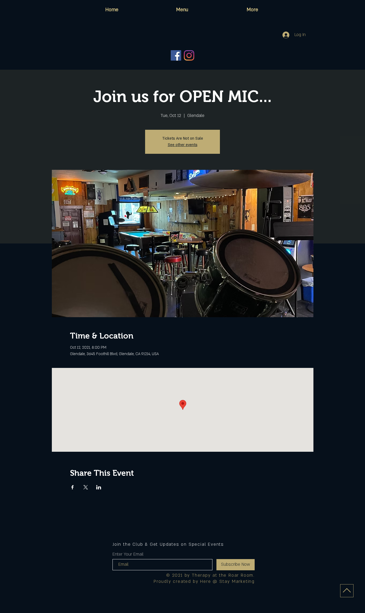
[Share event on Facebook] (72, 487)
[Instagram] (189, 55)
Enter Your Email (127, 554)
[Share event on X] (85, 487)
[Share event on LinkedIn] (98, 487)
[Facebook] (176, 55)
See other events (182, 144)
